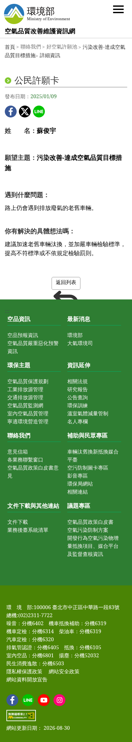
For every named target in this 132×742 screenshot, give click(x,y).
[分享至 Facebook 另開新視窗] (11, 111)
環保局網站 (80, 483)
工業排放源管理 (25, 389)
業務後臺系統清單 (27, 529)
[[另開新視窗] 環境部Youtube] (44, 700)
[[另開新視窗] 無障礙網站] (21, 715)
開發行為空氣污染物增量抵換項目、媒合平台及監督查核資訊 (93, 545)
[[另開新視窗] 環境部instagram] (59, 700)
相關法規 (77, 381)
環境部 (75, 335)
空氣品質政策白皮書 (90, 521)
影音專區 (77, 475)
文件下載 (17, 521)
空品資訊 (18, 319)
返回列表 (66, 282)
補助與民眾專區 (87, 435)
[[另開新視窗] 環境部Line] (28, 700)
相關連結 (77, 491)
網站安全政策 (64, 671)
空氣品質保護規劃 (27, 381)
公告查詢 (77, 397)
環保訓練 (77, 405)
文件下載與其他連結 (33, 505)
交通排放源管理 (25, 397)
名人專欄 (77, 421)
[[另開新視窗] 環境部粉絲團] (12, 700)
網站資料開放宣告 (26, 679)
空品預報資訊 (22, 335)
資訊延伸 (78, 365)
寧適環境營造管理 (27, 421)
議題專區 (78, 505)
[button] (118, 8)
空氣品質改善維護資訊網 (40, 31)
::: (7, 311)
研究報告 (77, 389)
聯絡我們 (18, 435)
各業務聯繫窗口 (25, 459)
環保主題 (18, 365)
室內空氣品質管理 (27, 413)
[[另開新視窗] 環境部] (36, 14)
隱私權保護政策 (24, 671)
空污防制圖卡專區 (87, 467)
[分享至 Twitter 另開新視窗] (25, 111)
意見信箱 (17, 451)
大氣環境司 (80, 343)
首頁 (10, 46)
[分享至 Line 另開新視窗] (39, 111)
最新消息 (78, 319)
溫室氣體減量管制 (87, 413)
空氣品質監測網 (25, 405)
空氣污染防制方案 (87, 529)
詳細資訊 (50, 55)
